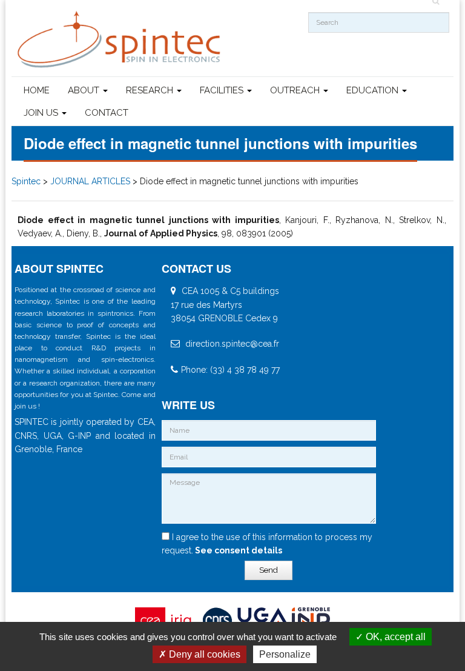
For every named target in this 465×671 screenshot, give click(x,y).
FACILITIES (223, 90)
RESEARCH (151, 90)
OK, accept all (394, 637)
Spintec (26, 181)
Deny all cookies (203, 654)
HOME (37, 90)
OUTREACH (296, 90)
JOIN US (42, 112)
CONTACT (106, 112)
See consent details (237, 550)
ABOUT (85, 90)
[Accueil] (120, 39)
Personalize (285, 654)
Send (268, 570)
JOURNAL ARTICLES (90, 181)
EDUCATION (373, 90)
